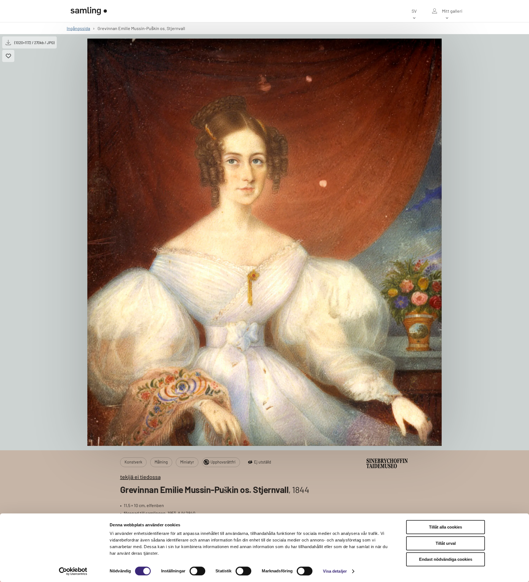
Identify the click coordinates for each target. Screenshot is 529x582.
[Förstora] (264, 242)
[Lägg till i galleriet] (8, 56)
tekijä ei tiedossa (140, 476)
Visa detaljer (335, 571)
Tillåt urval (446, 543)
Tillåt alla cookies (445, 527)
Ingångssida (78, 28)
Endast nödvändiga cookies (445, 559)
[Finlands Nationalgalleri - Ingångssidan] (88, 11)
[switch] (197, 571)
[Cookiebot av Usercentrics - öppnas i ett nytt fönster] (73, 571)
